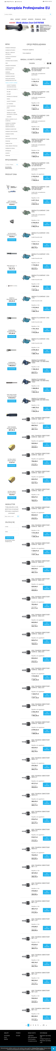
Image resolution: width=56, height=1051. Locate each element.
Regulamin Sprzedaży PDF (45, 1036)
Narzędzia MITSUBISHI (10, 50)
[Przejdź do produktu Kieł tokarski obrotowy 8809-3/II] (26, 831)
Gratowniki (7, 1035)
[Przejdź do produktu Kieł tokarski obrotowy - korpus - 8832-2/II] (26, 580)
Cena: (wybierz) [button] (27, 53)
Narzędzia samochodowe (11, 131)
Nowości (7, 153)
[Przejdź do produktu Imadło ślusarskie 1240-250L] (26, 212)
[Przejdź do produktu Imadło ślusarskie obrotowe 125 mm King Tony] (26, 362)
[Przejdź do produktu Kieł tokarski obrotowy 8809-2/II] (26, 795)
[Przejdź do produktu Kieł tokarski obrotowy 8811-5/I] (26, 1010)
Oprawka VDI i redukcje (12, 96)
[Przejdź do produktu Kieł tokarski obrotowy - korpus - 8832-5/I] (26, 670)
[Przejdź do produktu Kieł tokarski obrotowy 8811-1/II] (26, 884)
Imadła (8, 99)
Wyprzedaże (8, 150)
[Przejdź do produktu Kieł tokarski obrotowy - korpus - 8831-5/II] (26, 544)
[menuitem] (12, 19)
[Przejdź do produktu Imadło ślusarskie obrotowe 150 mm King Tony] (26, 381)
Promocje (7, 141)
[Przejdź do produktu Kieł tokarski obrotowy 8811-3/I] (26, 938)
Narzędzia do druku (10, 148)
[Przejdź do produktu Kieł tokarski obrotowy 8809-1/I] (26, 741)
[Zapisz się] (18, 516)
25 (43, 1025)
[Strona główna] (28, 7)
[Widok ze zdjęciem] (48, 63)
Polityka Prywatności (45, 1039)
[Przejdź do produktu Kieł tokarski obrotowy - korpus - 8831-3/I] (26, 455)
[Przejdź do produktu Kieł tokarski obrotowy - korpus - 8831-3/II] (26, 473)
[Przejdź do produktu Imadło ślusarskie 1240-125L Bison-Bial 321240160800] (26, 117)
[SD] (28, 26)
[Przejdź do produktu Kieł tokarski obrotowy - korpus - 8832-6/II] (26, 723)
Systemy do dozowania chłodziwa (10, 57)
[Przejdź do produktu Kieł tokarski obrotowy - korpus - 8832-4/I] (26, 634)
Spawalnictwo (8, 143)
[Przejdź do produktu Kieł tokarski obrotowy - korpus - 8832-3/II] (26, 616)
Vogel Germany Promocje (11, 146)
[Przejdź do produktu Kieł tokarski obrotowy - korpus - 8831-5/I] (26, 526)
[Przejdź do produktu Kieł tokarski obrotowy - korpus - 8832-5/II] (26, 688)
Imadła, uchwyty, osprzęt (11, 82)
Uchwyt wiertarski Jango (11, 106)
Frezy (5, 1037)
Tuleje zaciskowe (11, 110)
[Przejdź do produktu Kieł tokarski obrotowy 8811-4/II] (26, 992)
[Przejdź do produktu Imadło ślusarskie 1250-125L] (26, 298)
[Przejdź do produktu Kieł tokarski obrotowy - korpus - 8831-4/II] (26, 509)
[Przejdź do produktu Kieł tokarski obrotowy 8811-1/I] (26, 867)
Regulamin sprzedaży (45, 1040)
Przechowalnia (31, 1039)
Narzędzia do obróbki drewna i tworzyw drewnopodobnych (10, 125)
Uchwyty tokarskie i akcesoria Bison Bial (11, 86)
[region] (28, 37)
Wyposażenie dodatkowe (11, 138)
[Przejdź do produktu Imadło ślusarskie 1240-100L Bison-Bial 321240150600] (26, 94)
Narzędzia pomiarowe (10, 65)
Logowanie (31, 1035)
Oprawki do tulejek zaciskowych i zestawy (12, 113)
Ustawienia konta (32, 1041)
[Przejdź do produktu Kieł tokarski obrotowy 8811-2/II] (26, 920)
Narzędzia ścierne (9, 133)
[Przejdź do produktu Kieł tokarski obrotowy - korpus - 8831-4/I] (26, 491)
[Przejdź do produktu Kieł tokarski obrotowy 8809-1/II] (26, 759)
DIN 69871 (9, 94)
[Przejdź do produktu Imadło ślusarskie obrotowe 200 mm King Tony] (26, 401)
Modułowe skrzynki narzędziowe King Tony (10, 79)
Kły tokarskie (10, 103)
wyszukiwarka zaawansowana (8, 167)
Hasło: (6, 531)
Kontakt (18, 1035)
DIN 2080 (8, 91)
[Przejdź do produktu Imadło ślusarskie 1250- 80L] (26, 256)
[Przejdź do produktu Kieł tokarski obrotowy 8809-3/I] (26, 813)
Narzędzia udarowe (10, 76)
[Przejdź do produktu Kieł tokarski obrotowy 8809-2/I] (26, 777)
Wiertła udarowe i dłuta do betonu (11, 119)
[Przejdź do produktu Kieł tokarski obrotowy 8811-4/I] (26, 974)
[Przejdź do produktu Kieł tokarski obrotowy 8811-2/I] (26, 902)
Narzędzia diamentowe (10, 129)
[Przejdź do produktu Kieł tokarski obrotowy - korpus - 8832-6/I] (26, 706)
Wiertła (6, 1039)
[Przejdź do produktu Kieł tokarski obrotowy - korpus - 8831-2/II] (26, 437)
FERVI (6, 63)
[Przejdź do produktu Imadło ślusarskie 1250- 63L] (26, 235)
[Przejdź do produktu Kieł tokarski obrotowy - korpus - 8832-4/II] (26, 652)
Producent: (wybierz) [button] (28, 49)
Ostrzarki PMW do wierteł (11, 60)
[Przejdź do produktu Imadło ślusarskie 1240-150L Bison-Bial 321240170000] (26, 141)
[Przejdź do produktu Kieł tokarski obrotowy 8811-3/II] (26, 956)
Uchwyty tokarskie (11, 101)
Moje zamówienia (32, 1037)
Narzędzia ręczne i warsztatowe (9, 68)
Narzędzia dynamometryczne (9, 72)
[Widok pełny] (50, 63)
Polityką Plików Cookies (37, 1048)
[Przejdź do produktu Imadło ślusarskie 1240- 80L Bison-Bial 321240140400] (26, 70)
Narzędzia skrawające (10, 47)
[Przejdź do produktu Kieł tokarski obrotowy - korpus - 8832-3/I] (26, 598)
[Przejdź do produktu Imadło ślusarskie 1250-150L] (26, 320)
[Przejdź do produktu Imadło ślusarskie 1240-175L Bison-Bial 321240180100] (26, 165)
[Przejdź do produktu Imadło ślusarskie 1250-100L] (26, 277)
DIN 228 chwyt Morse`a (12, 89)
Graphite (7, 136)
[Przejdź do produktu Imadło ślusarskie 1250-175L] (26, 341)
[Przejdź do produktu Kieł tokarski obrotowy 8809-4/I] (26, 849)
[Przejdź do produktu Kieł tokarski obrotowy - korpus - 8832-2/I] (26, 562)
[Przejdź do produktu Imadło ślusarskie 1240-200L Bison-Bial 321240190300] (26, 189)
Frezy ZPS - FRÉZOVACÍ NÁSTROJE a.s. (10, 53)
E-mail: (6, 526)
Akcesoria (9, 116)
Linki (41, 1042)
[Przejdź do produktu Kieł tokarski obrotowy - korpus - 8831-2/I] (26, 419)
